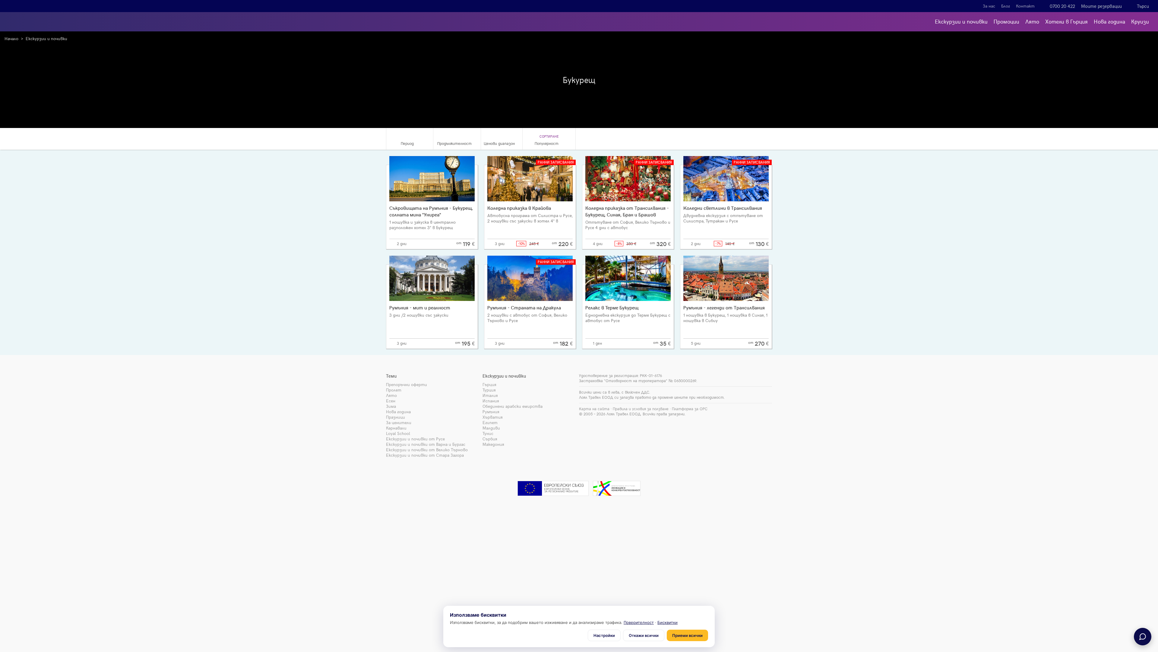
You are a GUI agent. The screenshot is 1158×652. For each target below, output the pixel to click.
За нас (989, 6)
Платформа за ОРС (689, 408)
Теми (391, 376)
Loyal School (398, 433)
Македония (493, 444)
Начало (11, 38)
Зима (391, 406)
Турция (489, 390)
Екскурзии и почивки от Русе (415, 439)
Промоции (1006, 21)
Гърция (489, 384)
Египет (490, 422)
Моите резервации (1101, 6)
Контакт (1025, 6)
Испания (490, 401)
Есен (390, 401)
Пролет (393, 390)
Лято (1032, 21)
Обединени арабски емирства (512, 406)
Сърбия (489, 439)
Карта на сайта (594, 408)
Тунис (487, 433)
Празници (395, 417)
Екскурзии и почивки (961, 21)
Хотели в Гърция (1066, 21)
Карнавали (396, 428)
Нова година (1109, 21)
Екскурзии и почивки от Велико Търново (427, 449)
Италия (490, 395)
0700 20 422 (1062, 6)
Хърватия (492, 417)
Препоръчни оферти (406, 384)
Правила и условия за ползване (641, 408)
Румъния (490, 411)
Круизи (1140, 21)
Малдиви (491, 428)
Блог (1005, 6)
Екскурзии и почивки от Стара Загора (425, 455)
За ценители (398, 422)
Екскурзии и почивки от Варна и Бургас (425, 444)
